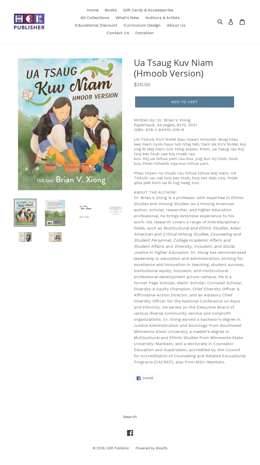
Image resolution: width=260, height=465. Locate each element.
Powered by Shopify (152, 448)
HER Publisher (117, 448)
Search (130, 416)
